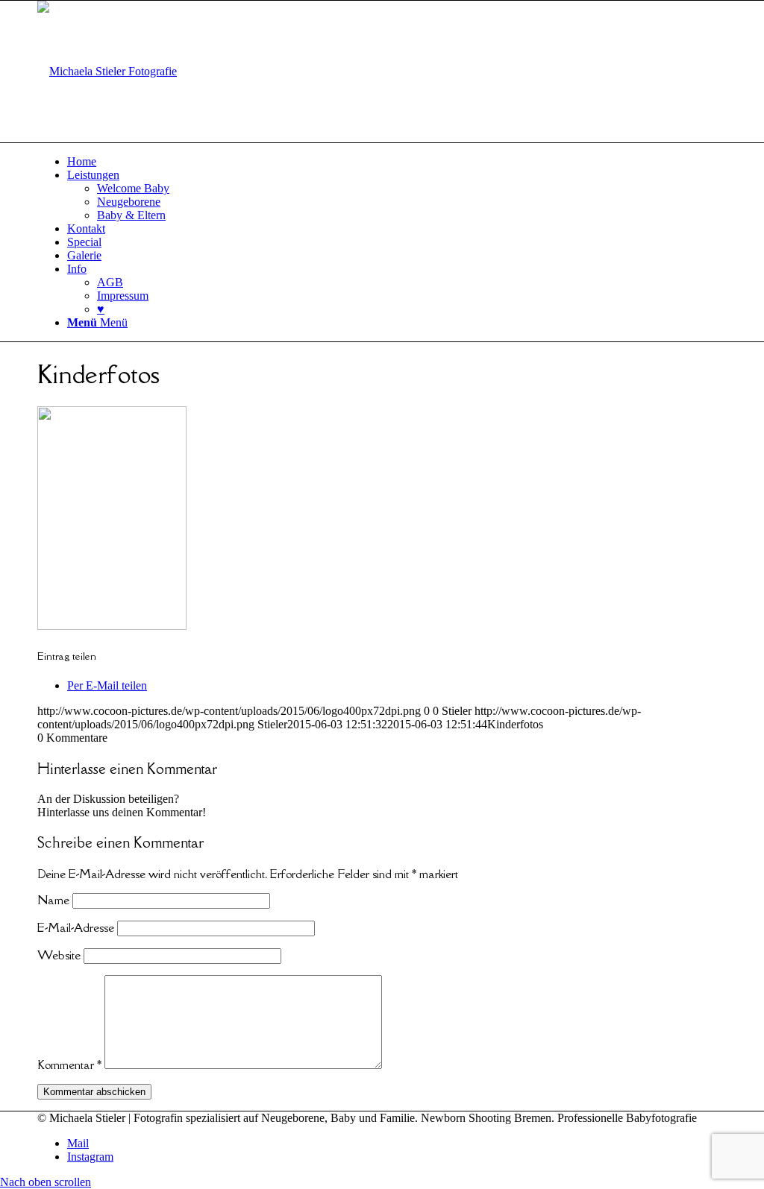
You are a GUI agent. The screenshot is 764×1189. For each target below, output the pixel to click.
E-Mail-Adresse (75, 927)
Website (59, 954)
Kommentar (69, 1064)
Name (53, 899)
